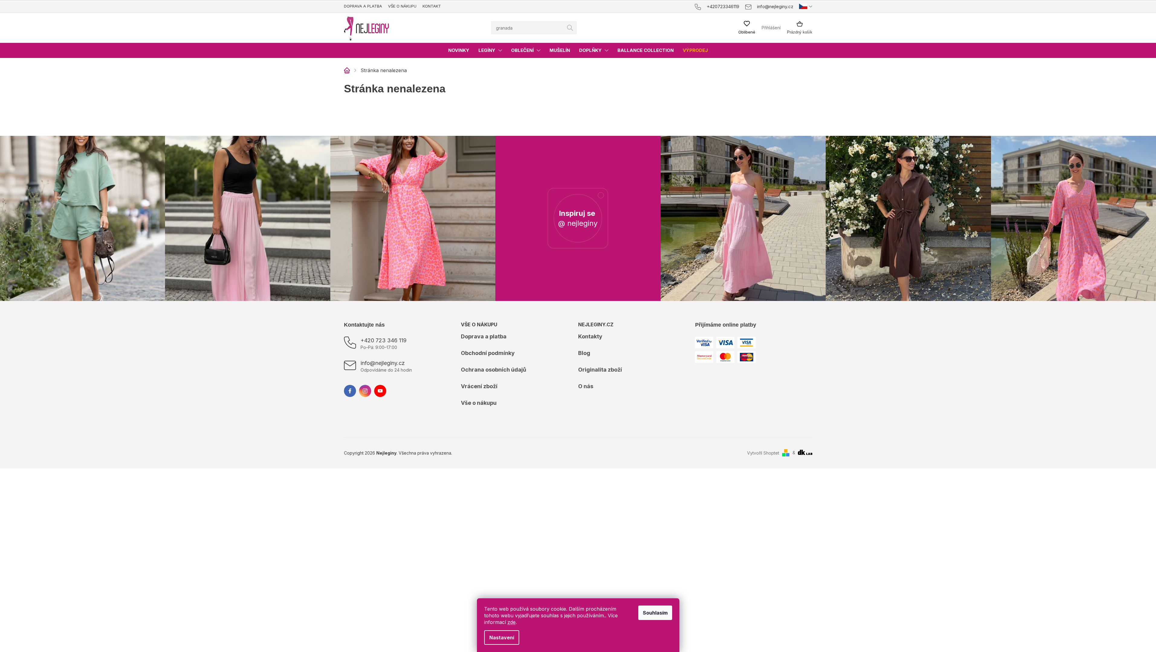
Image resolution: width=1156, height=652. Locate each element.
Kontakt (432, 6)
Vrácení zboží (479, 386)
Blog (584, 353)
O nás (585, 386)
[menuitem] (459, 50)
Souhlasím (655, 613)
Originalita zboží (600, 369)
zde (511, 622)
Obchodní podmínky (488, 353)
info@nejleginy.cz (383, 363)
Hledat (570, 28)
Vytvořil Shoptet (763, 452)
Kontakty (590, 336)
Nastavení (501, 637)
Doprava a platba (363, 6)
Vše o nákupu (402, 6)
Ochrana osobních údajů (493, 369)
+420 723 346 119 (383, 340)
